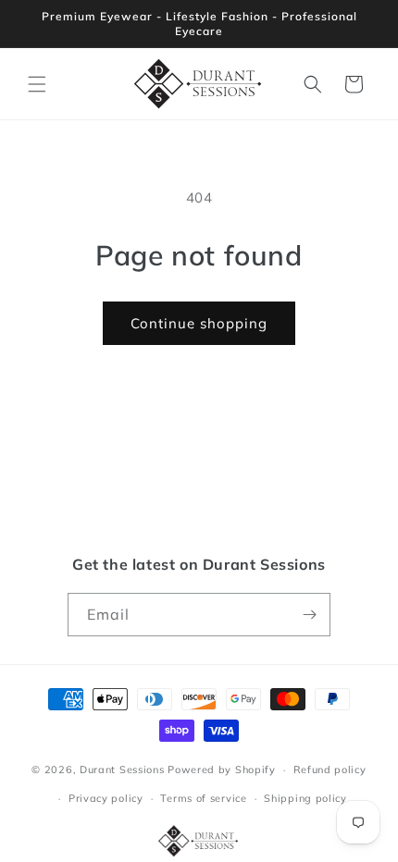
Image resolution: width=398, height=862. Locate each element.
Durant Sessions (122, 769)
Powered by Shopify (222, 769)
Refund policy (330, 769)
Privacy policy (105, 798)
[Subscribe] (309, 614)
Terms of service (203, 798)
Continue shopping (199, 323)
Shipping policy (305, 798)
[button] (37, 84)
